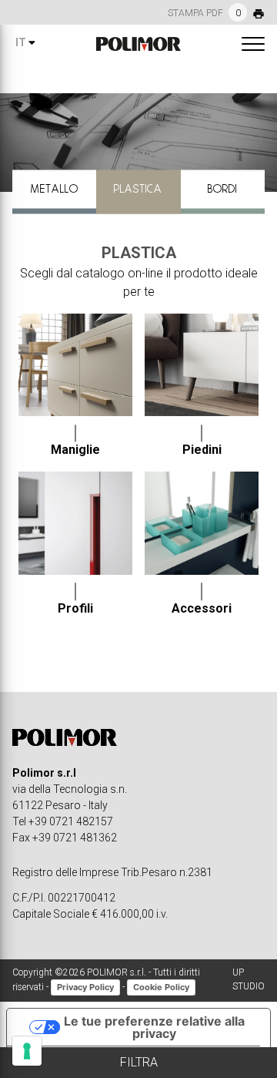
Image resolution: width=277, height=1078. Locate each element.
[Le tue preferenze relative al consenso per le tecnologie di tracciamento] (27, 1051)
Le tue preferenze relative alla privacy (154, 1027)
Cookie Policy (161, 987)
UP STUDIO (248, 979)
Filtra (139, 1062)
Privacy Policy (85, 987)
